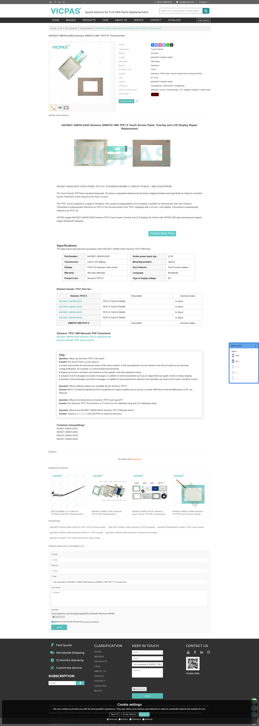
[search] (205, 10)
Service (139, 20)
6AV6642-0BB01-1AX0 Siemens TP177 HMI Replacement (106, 512)
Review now (136, 459)
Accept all (144, 714)
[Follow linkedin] (59, 2)
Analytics (124, 719)
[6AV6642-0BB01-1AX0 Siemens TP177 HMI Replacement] (109, 491)
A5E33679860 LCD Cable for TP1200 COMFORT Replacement (67, 512)
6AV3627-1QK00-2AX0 (70, 307)
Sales (234, 351)
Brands (71, 20)
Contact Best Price (162, 233)
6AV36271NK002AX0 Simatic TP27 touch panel (181, 527)
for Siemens (71, 28)
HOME (55, 20)
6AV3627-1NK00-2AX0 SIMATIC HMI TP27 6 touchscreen (78, 527)
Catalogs (174, 20)
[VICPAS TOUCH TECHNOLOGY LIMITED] (66, 11)
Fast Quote (203, 20)
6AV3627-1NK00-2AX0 (70, 301)
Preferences (136, 719)
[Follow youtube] (51, 2)
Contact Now (126, 101)
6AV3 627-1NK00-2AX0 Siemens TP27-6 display (132, 527)
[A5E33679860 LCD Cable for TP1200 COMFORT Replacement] (69, 491)
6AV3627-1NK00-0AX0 (70, 312)
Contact (155, 20)
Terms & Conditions (91, 622)
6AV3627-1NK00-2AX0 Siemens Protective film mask (131, 532)
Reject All (114, 714)
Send (59, 627)
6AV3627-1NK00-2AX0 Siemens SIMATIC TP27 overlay (76, 532)
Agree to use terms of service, (76, 621)
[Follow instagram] (64, 2)
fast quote (81, 414)
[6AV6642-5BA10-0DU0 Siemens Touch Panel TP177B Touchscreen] (150, 491)
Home (54, 28)
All (61, 28)
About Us (121, 20)
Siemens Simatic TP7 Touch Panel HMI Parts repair (75, 538)
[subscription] (80, 683)
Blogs (98, 690)
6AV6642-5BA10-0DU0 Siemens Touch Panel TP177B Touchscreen (149, 512)
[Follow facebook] (55, 2)
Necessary (113, 719)
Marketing (148, 719)
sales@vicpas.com (186, 2)
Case (105, 20)
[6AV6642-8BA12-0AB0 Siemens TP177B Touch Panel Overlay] (190, 491)
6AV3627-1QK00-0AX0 (70, 318)
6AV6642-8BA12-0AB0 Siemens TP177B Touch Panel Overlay (187, 512)
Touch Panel (86, 28)
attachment (60, 617)
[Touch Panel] (155, 94)
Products (89, 20)
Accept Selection (129, 714)
